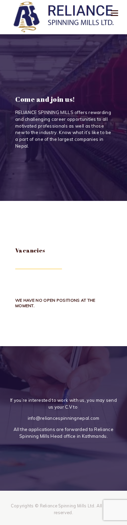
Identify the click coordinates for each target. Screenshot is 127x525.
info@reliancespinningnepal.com (64, 418)
